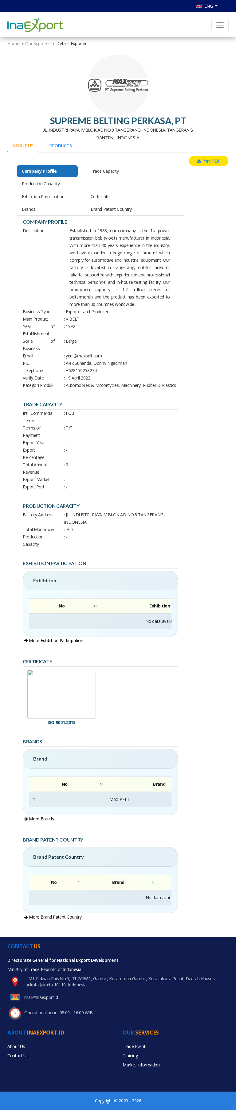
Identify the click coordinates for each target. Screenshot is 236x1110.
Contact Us (18, 1055)
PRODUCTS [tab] (60, 145)
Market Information (141, 1065)
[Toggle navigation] (220, 25)
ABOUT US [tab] (22, 145)
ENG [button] (208, 6)
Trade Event (134, 1046)
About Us (16, 1046)
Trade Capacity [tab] (105, 171)
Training (130, 1055)
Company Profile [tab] (39, 171)
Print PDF (210, 161)
